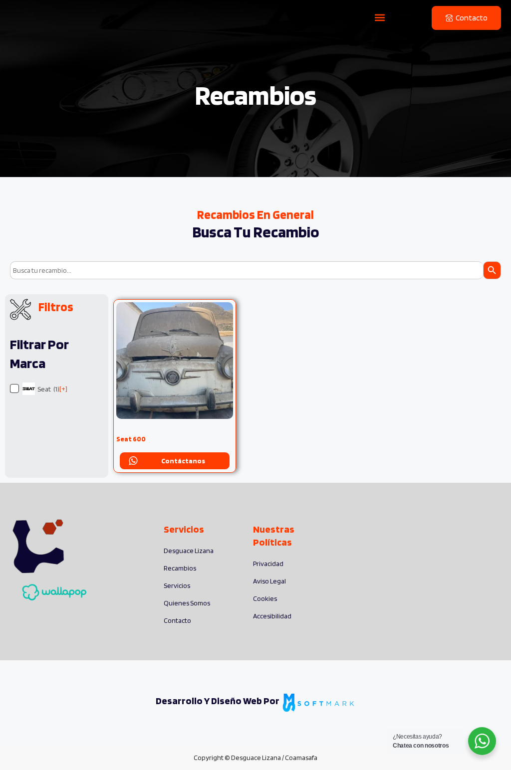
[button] (380, 17)
